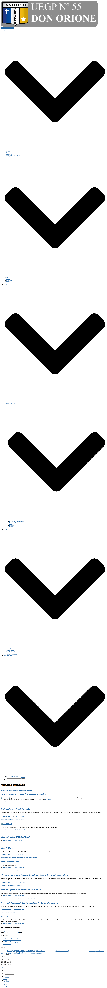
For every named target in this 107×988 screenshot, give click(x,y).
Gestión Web (9, 648)
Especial (8, 283)
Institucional (14, 805)
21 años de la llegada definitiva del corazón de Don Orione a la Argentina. (30, 902)
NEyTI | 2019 (4, 986)
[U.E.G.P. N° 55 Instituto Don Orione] (49, 26)
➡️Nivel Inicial (6, 823)
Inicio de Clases (7, 847)
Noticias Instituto (29, 790)
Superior (8, 281)
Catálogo (11, 524)
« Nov (2, 967)
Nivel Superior (12, 790)
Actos (6, 805)
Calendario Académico (11, 654)
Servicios (35, 857)
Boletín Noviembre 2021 (12, 776)
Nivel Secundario (20, 805)
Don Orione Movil (10, 651)
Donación (4, 916)
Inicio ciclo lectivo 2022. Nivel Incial (15, 837)
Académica (3, 805)
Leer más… (48, 799)
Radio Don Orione (7, 655)
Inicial (7, 277)
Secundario (9, 280)
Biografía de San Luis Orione (13, 155)
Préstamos (11, 525)
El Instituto (8, 151)
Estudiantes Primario (11, 844)
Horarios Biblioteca (13, 522)
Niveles (5, 979)
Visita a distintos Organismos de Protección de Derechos (23, 794)
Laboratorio (9, 528)
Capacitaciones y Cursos (5, 790)
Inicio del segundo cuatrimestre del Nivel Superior (21, 889)
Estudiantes (9, 805)
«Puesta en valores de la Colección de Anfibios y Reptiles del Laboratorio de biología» (35, 874)
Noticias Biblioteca (22, 790)
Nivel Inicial (12, 819)
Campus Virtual (10, 650)
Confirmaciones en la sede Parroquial (15, 809)
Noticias (16, 790)
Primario (8, 279)
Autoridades (9, 154)
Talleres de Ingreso (10, 652)
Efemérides (11, 526)
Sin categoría (35, 805)
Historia (8, 152)
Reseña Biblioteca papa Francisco (17, 521)
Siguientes (5, 931)
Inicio (4, 30)
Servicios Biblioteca (13, 520)
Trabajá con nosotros (11, 156)
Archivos (3, 973)
